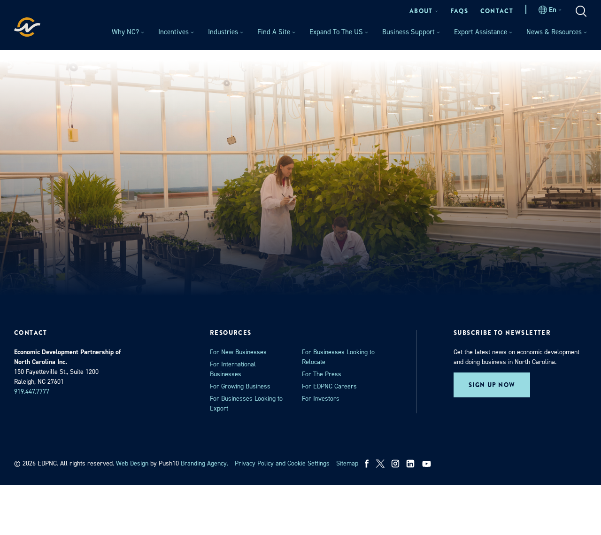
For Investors (320, 398)
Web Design (132, 463)
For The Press (321, 374)
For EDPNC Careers (329, 386)
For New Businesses (238, 352)
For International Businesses (233, 369)
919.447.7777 (31, 391)
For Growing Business (240, 386)
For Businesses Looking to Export (246, 403)
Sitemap (347, 463)
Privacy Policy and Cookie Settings (282, 463)
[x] (380, 463)
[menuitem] (423, 11)
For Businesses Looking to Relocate (338, 357)
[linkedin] (410, 463)
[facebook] (367, 463)
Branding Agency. (204, 463)
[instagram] (395, 463)
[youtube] (427, 463)
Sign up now (492, 384)
